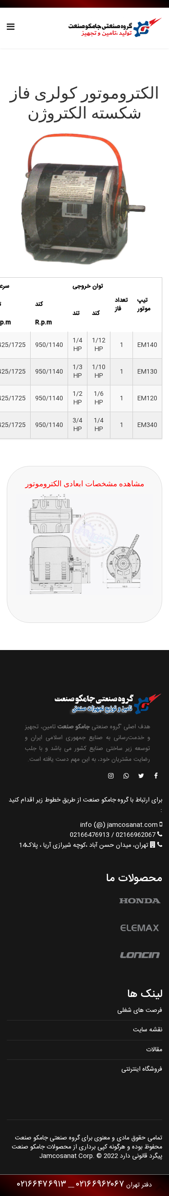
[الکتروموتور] (84, 200)
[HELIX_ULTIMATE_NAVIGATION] (10, 28)
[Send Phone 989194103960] (126, 776)
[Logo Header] (112, 28)
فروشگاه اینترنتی (141, 1069)
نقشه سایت (147, 1030)
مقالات (154, 1050)
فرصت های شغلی (139, 1011)
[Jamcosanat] (155, 776)
